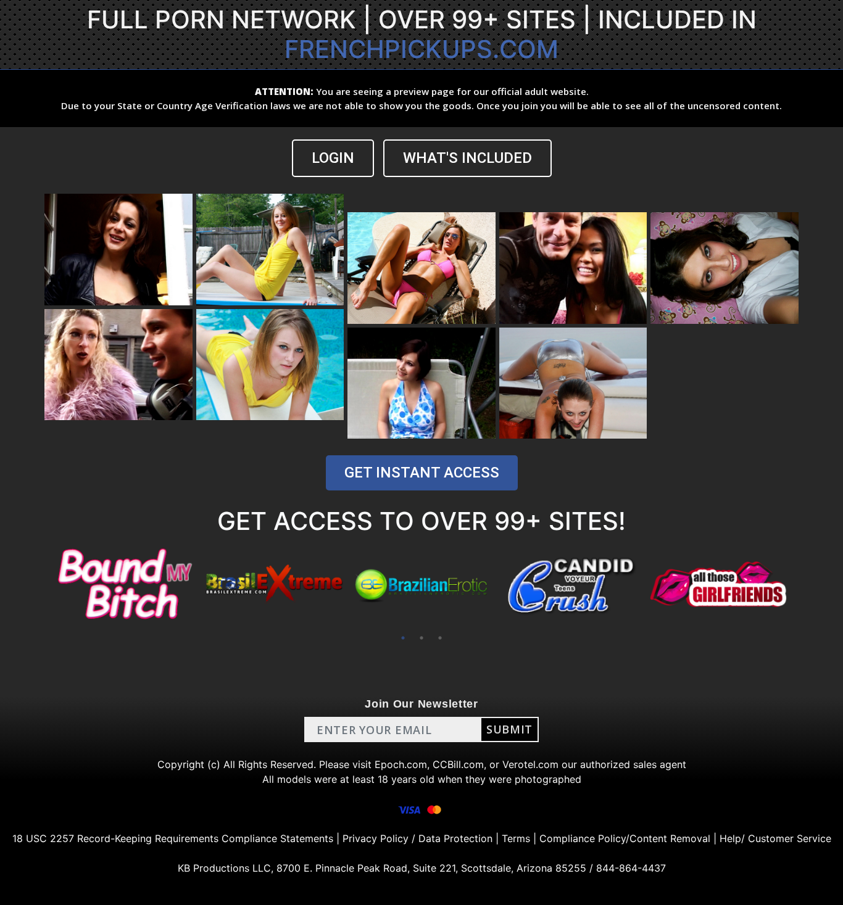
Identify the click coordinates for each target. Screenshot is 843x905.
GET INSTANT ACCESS (421, 472)
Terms (516, 838)
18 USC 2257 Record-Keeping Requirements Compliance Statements (172, 838)
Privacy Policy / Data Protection (417, 838)
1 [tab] (403, 638)
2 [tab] (421, 638)
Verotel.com (530, 764)
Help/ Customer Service (775, 838)
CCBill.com (458, 764)
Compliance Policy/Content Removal (624, 838)
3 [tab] (440, 638)
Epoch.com (401, 764)
